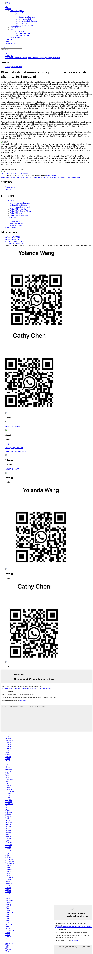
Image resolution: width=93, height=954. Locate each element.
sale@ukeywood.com (13, 444)
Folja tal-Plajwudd (52, 177)
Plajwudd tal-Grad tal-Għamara (26, 21)
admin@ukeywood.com (14, 448)
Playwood (63, 177)
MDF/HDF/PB (15, 27)
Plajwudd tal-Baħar (8, 177)
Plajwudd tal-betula (22, 177)
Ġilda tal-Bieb (15, 37)
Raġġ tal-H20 (19, 31)
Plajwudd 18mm (74, 177)
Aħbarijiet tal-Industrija (13, 67)
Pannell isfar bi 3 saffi (27, 17)
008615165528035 (12, 469)
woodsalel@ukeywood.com (15, 451)
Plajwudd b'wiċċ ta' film (23, 15)
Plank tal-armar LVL (22, 35)
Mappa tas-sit (51, 175)
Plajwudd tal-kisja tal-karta (24, 25)
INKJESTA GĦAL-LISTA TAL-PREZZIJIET (18, 173)
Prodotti (8, 9)
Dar (6, 7)
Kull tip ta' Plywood (17, 11)
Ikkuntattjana (10, 43)
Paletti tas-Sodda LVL (22, 33)
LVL (11, 29)
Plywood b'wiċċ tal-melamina (25, 13)
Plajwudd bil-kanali (21, 23)
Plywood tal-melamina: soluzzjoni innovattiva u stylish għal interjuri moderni (32, 58)
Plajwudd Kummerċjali (23, 19)
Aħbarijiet (9, 39)
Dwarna (8, 41)
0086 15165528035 (12, 426)
